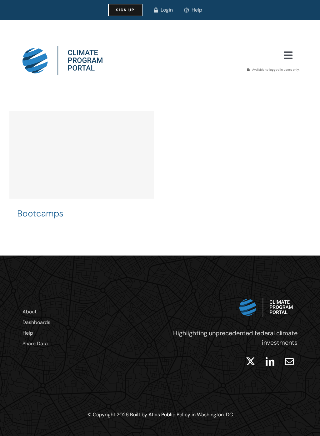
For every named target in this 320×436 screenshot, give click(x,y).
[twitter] (250, 361)
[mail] (289, 361)
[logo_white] (266, 296)
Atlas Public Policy (169, 414)
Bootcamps (40, 213)
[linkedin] (270, 361)
